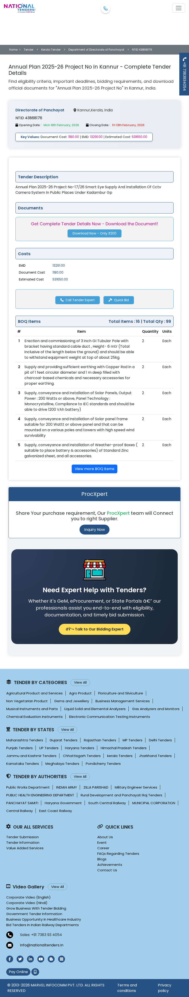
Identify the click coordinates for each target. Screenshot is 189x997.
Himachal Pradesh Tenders (124, 748)
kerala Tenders (120, 755)
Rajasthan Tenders (100, 740)
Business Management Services (122, 701)
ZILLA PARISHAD (95, 787)
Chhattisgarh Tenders (82, 755)
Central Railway (19, 810)
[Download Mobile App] (35, 972)
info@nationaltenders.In (41, 945)
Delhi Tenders (160, 740)
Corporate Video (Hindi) (26, 902)
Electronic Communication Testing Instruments (109, 716)
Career (103, 848)
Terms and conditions (127, 988)
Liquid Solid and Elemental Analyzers (95, 708)
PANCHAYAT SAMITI (22, 802)
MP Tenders (132, 740)
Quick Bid (121, 300)
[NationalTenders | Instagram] (61, 959)
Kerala (97, 110)
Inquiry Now (94, 529)
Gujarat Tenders (63, 740)
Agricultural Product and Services (34, 693)
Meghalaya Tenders (62, 763)
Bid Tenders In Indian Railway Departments (42, 924)
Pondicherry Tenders (103, 763)
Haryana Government (63, 802)
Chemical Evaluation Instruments (34, 716)
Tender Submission (22, 837)
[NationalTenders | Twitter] (20, 959)
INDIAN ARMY (66, 787)
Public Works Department (28, 787)
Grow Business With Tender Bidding (36, 908)
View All (80, 682)
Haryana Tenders (79, 748)
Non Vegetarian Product (27, 701)
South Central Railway (107, 802)
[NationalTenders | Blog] (51, 959)
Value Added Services (25, 848)
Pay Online (18, 971)
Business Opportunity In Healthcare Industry (43, 919)
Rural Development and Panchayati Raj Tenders (121, 795)
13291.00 (59, 265)
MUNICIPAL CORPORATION (153, 802)
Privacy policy (164, 988)
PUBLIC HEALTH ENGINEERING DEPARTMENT (40, 795)
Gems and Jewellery (71, 701)
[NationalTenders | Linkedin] (30, 959)
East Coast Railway (55, 810)
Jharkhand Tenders (155, 755)
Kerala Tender (51, 50)
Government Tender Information (34, 913)
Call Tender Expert (80, 300)
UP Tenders (49, 748)
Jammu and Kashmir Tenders (31, 755)
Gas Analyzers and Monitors (156, 708)
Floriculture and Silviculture (120, 693)
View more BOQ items (94, 468)
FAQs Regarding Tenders (118, 853)
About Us (105, 837)
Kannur (83, 110)
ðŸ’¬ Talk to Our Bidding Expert (95, 629)
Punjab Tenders (19, 748)
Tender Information (22, 842)
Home (13, 50)
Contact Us (107, 870)
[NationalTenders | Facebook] (9, 959)
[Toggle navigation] (178, 8)
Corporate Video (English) (28, 897)
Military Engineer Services (136, 787)
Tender (28, 50)
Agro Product (80, 693)
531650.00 (60, 279)
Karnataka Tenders (22, 763)
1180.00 (58, 272)
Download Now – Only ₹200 (94, 233)
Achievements (109, 864)
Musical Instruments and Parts (32, 708)
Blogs (101, 859)
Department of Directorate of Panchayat (96, 50)
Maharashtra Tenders (24, 740)
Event (102, 842)
